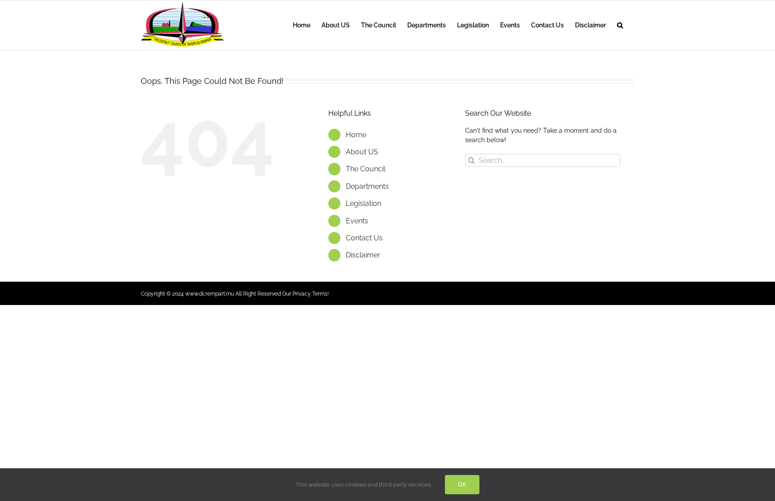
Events (357, 221)
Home (356, 135)
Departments (367, 186)
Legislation (363, 203)
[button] (620, 25)
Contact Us (364, 238)
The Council (365, 169)
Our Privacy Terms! (305, 294)
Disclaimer (363, 255)
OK (462, 484)
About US (362, 152)
